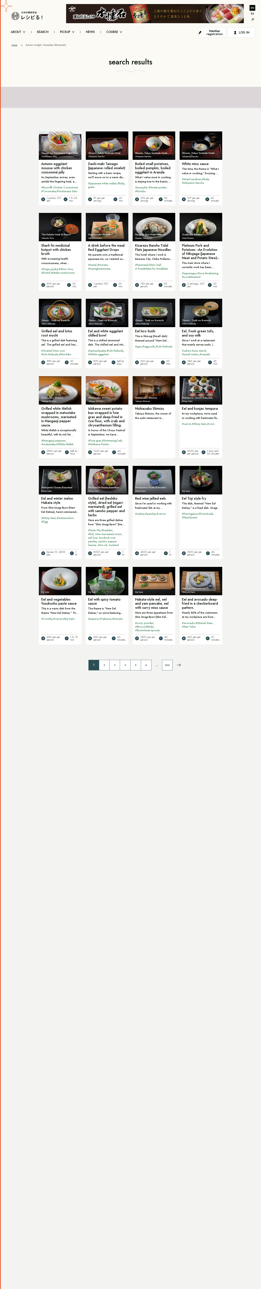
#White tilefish (65, 444)
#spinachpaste (97, 351)
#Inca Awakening (207, 273)
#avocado (188, 623)
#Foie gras (94, 441)
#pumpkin (141, 187)
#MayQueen (189, 517)
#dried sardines (191, 179)
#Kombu (140, 191)
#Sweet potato (157, 187)
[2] (179, 665)
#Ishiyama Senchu (193, 183)
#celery (139, 514)
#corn (211, 424)
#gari (138, 346)
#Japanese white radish (102, 183)
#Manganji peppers (53, 441)
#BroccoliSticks (144, 627)
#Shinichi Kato (203, 623)
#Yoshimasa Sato (66, 191)
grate (91, 187)
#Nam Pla (94, 530)
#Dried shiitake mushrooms (58, 273)
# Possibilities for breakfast (151, 269)
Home (14, 45)
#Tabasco (105, 619)
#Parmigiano (189, 514)
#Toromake (48, 191)
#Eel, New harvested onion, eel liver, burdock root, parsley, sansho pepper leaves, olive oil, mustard (105, 539)
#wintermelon (65, 518)
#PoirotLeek (205, 514)
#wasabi (205, 354)
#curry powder (144, 623)
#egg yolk (148, 346)
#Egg (44, 522)
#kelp (120, 183)
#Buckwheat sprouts (147, 630)
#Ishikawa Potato (98, 444)
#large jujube (49, 269)
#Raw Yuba (189, 627)
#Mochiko (65, 354)
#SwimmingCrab (112, 441)
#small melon (190, 354)
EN (252, 8)
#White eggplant (98, 354)
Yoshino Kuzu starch (194, 351)
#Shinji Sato (199, 424)
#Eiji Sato (69, 619)
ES (252, 14)
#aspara (93, 619)
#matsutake (48, 444)
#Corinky (46, 619)
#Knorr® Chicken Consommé (59, 187)
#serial (92, 265)
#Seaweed (141, 265)
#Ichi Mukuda (49, 354)
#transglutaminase (99, 269)
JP (253, 19)
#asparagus (189, 273)
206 (167, 665)
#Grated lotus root (53, 351)
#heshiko (106, 530)
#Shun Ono (66, 269)
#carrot (186, 424)
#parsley (150, 514)
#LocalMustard (191, 277)
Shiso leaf (155, 265)
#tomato (102, 265)
